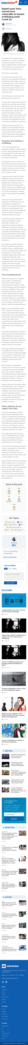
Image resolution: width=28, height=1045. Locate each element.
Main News (4, 989)
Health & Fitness (6, 1033)
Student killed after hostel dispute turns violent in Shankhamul (17, 764)
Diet (3, 1031)
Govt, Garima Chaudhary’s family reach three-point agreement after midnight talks (18, 773)
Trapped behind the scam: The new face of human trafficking (13, 610)
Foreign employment (18, 529)
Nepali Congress (11, 522)
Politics (3, 992)
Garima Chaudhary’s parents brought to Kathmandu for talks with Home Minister (18, 790)
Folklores (4, 1011)
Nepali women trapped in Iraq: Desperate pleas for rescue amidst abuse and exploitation (13, 715)
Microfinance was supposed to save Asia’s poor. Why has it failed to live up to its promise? (10, 873)
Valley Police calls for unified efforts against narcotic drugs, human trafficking (14, 636)
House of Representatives (14, 527)
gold (8, 529)
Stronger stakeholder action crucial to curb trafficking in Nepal (13, 689)
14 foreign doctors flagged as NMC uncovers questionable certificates (10, 849)
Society (3, 994)
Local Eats (4, 1014)
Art (2, 1028)
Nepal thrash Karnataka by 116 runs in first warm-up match (18, 756)
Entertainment (5, 997)
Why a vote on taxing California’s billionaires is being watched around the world (9, 886)
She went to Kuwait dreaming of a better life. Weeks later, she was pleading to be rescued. (9, 861)
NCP (22, 524)
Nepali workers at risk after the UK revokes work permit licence (17, 781)
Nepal (20, 522)
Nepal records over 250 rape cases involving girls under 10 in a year (9, 904)
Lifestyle (4, 999)
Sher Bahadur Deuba (11, 524)
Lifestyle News (5, 1026)
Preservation (5, 1016)
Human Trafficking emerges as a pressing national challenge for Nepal (13, 663)
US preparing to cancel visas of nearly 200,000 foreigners (9, 938)
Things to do (5, 1019)
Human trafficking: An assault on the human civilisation (13, 741)
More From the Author (10, 557)
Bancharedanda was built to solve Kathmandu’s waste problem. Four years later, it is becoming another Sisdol (10, 836)
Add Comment (11, 583)
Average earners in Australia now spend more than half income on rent (9, 949)
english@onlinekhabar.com (12, 978)
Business (4, 1002)
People (3, 1038)
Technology (4, 1035)
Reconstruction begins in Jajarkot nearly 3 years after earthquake (9, 926)
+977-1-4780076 (9, 975)
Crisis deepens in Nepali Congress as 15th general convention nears (9, 915)
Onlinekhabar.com (6, 972)
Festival (4, 1009)
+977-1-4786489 (19, 975)
